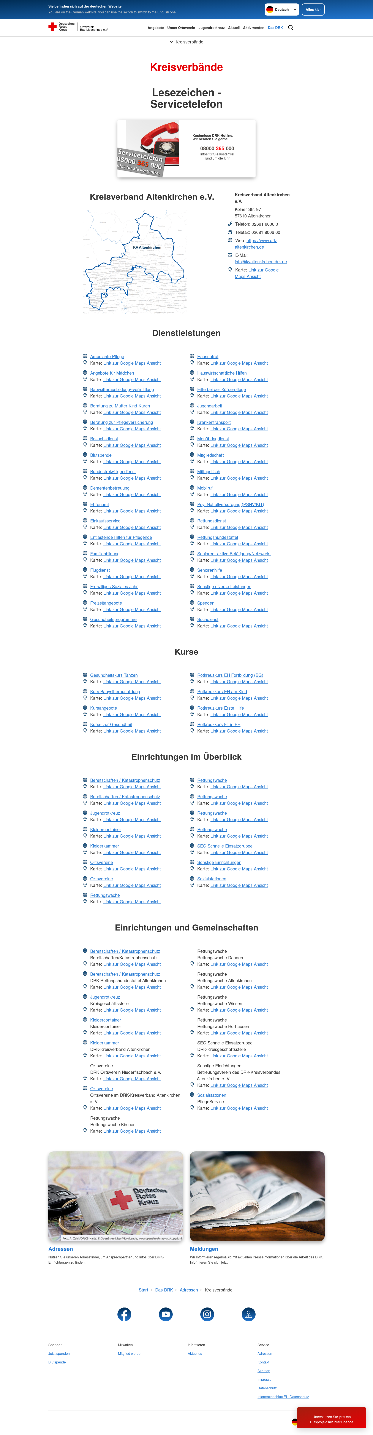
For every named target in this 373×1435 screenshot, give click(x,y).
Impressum (266, 1379)
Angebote (156, 27)
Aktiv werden (253, 27)
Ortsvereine (101, 862)
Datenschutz (267, 1388)
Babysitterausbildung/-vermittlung (122, 389)
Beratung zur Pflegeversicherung (121, 422)
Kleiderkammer (104, 846)
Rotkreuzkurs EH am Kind (222, 691)
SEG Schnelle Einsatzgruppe (225, 846)
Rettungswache (105, 895)
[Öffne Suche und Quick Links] (290, 27)
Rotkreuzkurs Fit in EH (218, 724)
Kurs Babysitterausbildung (115, 691)
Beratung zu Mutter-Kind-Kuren (120, 405)
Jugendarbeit (209, 405)
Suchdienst (207, 619)
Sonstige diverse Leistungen (224, 586)
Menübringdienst (213, 438)
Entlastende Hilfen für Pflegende (121, 537)
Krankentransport (214, 422)
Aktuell (234, 27)
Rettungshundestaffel (217, 537)
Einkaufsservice (105, 520)
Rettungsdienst (211, 520)
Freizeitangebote (106, 603)
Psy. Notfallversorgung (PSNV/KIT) (230, 504)
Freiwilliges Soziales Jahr (114, 586)
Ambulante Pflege (107, 356)
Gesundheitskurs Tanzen (114, 675)
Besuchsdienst (104, 438)
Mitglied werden (130, 1353)
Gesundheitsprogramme (113, 619)
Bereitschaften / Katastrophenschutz (125, 780)
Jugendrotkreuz (212, 27)
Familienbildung (105, 553)
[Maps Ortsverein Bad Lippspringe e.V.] (249, 1314)
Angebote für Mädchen (112, 373)
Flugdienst (100, 570)
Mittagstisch (208, 471)
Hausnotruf (207, 356)
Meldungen (204, 1249)
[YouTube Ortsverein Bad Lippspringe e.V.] (166, 1314)
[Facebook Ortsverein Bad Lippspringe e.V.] (124, 1314)
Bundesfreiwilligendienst (113, 471)
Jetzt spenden (59, 1353)
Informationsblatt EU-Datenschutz (283, 1396)
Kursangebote (103, 708)
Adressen (60, 1249)
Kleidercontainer (105, 829)
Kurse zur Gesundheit (111, 724)
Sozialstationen (211, 878)
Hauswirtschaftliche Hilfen (222, 373)
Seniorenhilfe (209, 570)
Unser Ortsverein (181, 27)
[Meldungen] (257, 1196)
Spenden (205, 603)
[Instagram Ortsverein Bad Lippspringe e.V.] (207, 1314)
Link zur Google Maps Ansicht (257, 273)
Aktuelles (195, 1353)
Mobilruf (205, 488)
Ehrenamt (99, 504)
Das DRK (275, 27)
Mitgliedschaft (210, 455)
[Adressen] (115, 1196)
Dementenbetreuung (110, 488)
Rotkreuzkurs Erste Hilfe (220, 708)
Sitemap (264, 1370)
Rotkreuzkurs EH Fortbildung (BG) (230, 675)
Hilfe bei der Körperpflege (221, 389)
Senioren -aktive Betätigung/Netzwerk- (234, 553)
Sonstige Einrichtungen (219, 862)
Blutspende (101, 455)
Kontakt (263, 1362)
